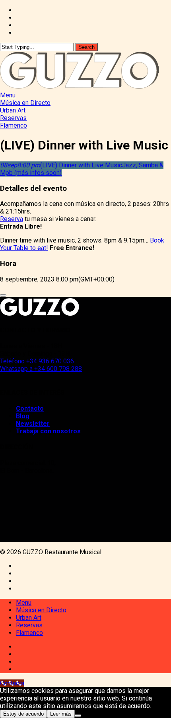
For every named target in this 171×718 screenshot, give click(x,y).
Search (86, 47)
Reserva (11, 219)
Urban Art (28, 617)
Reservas (29, 625)
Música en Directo (41, 610)
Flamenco (29, 632)
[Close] (3, 295)
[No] (78, 715)
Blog (22, 416)
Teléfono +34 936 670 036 (37, 361)
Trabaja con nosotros (48, 431)
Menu (23, 602)
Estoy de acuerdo (23, 714)
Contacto (30, 408)
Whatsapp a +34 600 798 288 (41, 369)
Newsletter (33, 423)
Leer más (61, 714)
